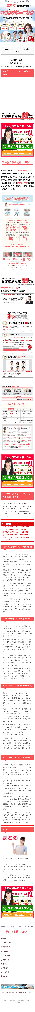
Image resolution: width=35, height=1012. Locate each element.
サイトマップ (5, 980)
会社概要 (3, 938)
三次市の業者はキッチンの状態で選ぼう (16, 532)
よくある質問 (5, 972)
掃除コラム (4, 976)
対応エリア (4, 964)
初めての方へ (5, 952)
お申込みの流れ (5, 960)
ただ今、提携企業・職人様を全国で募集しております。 (17, 992)
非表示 (8, 524)
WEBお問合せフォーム (7, 947)
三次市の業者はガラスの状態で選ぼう (15, 534)
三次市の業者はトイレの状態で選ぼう (15, 529)
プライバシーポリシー (7, 942)
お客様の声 (4, 968)
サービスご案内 (5, 956)
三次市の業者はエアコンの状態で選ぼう (16, 526)
